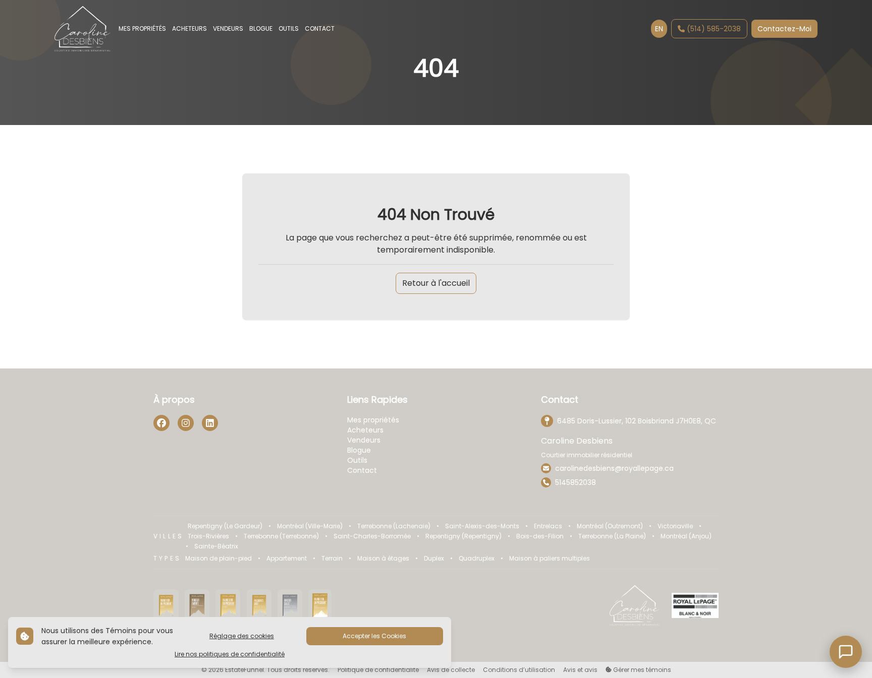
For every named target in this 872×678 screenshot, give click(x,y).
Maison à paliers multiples (549, 558)
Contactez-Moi (784, 29)
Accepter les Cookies (374, 636)
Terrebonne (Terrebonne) (281, 536)
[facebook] (161, 423)
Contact (362, 470)
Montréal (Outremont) (610, 526)
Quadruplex (477, 558)
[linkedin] (210, 423)
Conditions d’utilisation (519, 670)
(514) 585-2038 (714, 29)
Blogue (359, 450)
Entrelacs (548, 526)
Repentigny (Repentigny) (463, 536)
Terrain (332, 558)
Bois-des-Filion (540, 536)
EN (659, 29)
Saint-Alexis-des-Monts (482, 526)
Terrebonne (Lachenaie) (393, 526)
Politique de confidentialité (378, 670)
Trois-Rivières (208, 536)
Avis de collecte (451, 670)
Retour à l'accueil (436, 283)
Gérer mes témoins (641, 670)
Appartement (286, 558)
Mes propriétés (373, 420)
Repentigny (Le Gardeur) (225, 526)
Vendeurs (363, 440)
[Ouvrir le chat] (846, 652)
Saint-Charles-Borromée (372, 536)
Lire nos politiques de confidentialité (230, 654)
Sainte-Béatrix (216, 546)
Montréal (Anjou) (686, 536)
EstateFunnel (244, 669)
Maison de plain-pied (218, 558)
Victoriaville (675, 526)
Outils (357, 460)
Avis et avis (580, 670)
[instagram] (186, 423)
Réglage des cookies (241, 636)
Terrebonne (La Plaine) (612, 536)
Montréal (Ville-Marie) (310, 526)
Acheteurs (365, 430)
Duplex (434, 558)
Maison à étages (383, 558)
